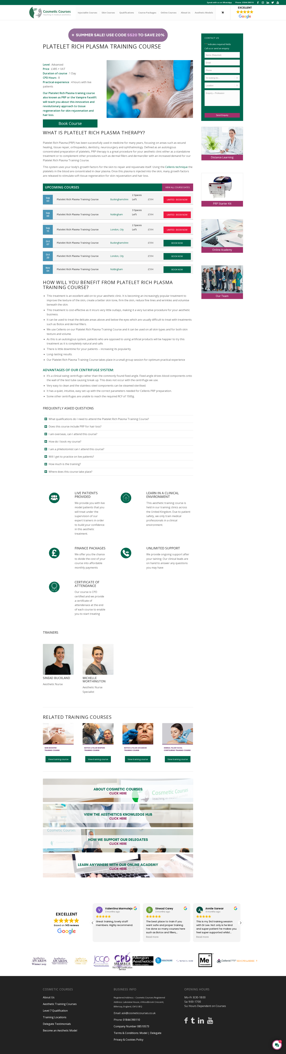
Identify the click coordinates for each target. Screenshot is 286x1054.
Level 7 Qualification (55, 1010)
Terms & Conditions (126, 1033)
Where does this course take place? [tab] (70, 472)
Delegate (155, 1033)
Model (143, 1033)
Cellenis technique (176, 167)
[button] (240, 922)
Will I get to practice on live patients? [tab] (71, 456)
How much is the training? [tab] (65, 464)
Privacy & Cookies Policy (128, 1039)
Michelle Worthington (94, 679)
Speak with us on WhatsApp (219, 2)
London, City (117, 229)
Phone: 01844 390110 (244, 2)
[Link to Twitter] (272, 2)
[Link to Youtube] (277, 2)
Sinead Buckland (56, 678)
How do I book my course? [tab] (65, 441)
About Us (48, 997)
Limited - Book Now (177, 199)
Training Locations (54, 1017)
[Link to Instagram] (262, 2)
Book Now (177, 243)
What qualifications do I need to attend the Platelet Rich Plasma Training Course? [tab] (99, 419)
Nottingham (116, 214)
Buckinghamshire (119, 199)
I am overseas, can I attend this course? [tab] (73, 434)
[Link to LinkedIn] (267, 2)
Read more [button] (102, 937)
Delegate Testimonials (57, 1024)
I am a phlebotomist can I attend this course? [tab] (76, 449)
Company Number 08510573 (131, 1026)
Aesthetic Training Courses (60, 1004)
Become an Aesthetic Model (60, 1030)
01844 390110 (131, 1020)
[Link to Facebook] (257, 2)
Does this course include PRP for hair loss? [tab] (75, 426)
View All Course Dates (177, 187)
